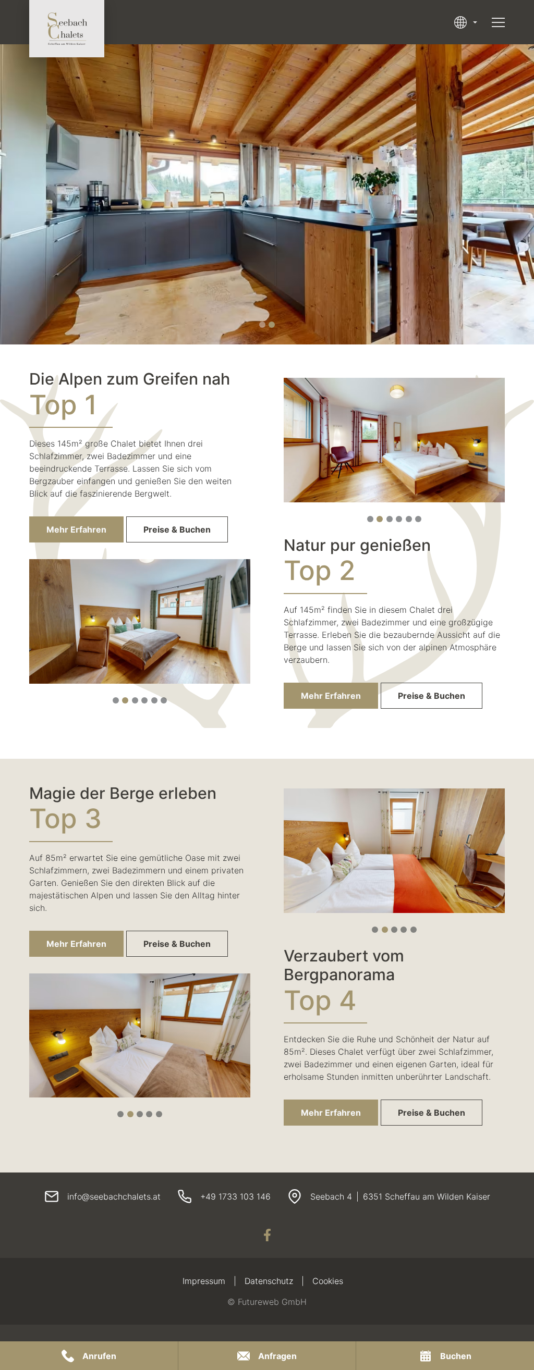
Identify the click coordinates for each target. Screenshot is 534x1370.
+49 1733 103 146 (235, 1196)
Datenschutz (269, 1281)
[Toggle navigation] (498, 22)
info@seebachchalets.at (114, 1196)
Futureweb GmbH (272, 1302)
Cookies (327, 1281)
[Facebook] (267, 1235)
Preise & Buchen (177, 529)
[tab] (262, 325)
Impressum (204, 1281)
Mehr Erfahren (76, 529)
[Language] (466, 22)
